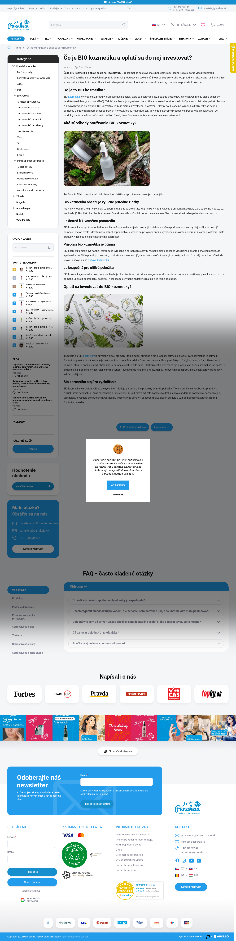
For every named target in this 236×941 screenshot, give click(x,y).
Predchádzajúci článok (134, 427)
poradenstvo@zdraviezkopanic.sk (40, 523)
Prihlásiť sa (32, 872)
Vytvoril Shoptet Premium (191, 936)
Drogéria (20, 202)
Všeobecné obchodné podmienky (132, 834)
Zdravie (20, 196)
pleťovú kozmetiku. (98, 260)
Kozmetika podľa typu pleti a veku (34, 78)
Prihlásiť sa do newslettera (97, 804)
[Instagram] (183, 860)
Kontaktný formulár (33, 549)
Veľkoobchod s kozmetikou (129, 855)
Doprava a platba (97, 8)
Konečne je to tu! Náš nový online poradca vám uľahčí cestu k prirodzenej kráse (32, 400)
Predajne (54, 8)
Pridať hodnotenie (24, 486)
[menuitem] (33, 39)
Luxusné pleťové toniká (29, 119)
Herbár (42, 8)
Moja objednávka (15, 8)
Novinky (20, 214)
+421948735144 (29, 537)
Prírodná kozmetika (26, 66)
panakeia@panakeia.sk (34, 530)
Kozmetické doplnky (27, 184)
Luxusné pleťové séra (28, 107)
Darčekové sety (24, 72)
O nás (67, 8)
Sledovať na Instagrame (121, 751)
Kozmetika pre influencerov (129, 865)
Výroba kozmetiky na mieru (129, 860)
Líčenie (20, 155)
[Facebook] (177, 860)
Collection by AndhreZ (29, 101)
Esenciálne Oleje (25, 172)
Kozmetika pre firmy (126, 870)
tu (133, 473)
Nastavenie (118, 494)
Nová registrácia (32, 882)
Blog (31, 8)
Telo (19, 143)
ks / (33, 449)
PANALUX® (23, 96)
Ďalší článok (160, 427)
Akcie (19, 84)
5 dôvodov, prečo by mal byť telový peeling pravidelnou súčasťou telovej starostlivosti (31, 383)
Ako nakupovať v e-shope (128, 844)
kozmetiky (89, 355)
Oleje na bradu (25, 166)
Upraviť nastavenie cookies (75, 936)
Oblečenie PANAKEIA (27, 178)
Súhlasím (120, 485)
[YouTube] (191, 860)
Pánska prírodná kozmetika (30, 161)
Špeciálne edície (25, 131)
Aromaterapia (23, 208)
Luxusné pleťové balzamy (30, 125)
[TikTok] (198, 860)
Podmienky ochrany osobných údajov (134, 839)
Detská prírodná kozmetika (30, 190)
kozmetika (74, 96)
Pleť (19, 90)
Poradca (16, 39)
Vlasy (20, 137)
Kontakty (79, 8)
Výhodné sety (23, 220)
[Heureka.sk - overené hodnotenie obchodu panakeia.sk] (140, 890)
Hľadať (123, 24)
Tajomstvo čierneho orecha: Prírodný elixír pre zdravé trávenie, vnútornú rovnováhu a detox (31, 367)
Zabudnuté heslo (31, 891)
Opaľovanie (23, 149)
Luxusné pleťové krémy (29, 113)
